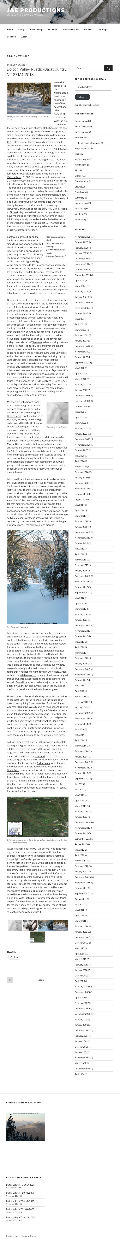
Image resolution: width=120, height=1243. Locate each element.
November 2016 (82, 631)
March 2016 (80, 653)
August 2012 (81, 844)
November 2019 (82, 488)
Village (57, 180)
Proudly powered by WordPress (21, 1236)
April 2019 (79, 510)
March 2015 (80, 696)
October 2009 (81, 975)
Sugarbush (80, 192)
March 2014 (80, 745)
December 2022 (82, 346)
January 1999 (81, 1052)
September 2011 (82, 893)
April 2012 (79, 855)
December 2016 (82, 625)
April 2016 (79, 647)
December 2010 (82, 937)
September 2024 (83, 275)
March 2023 (80, 330)
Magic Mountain (82, 148)
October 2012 (81, 833)
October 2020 (81, 450)
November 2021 (82, 401)
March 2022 (80, 379)
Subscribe (82, 97)
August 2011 (81, 899)
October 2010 (81, 942)
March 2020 (81, 466)
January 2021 (81, 434)
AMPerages (43, 763)
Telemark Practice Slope (27, 345)
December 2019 (82, 483)
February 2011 (81, 926)
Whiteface (80, 219)
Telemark (37, 342)
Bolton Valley (42, 131)
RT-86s (20, 773)
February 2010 (82, 964)
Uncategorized (82, 203)
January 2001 (81, 1041)
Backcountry (36, 29)
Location (11, 36)
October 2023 (81, 313)
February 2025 (82, 247)
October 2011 (81, 888)
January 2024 (81, 297)
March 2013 (80, 806)
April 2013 (79, 800)
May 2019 (79, 505)
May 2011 (79, 910)
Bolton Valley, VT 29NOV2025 (20, 1193)
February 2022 (81, 384)
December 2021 (82, 395)
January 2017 (81, 620)
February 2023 (82, 335)
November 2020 (83, 445)
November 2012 (82, 828)
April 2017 (79, 603)
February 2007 (82, 1003)
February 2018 (81, 565)
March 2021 (80, 423)
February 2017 (81, 614)
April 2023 (80, 324)
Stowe (13, 212)
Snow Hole (53, 671)
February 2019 (81, 521)
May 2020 (80, 455)
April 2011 (79, 915)
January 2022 (81, 390)
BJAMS (50, 208)
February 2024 (82, 291)
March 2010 (80, 959)
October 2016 (81, 636)
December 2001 (82, 1030)
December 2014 (82, 713)
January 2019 (81, 527)
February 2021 (81, 428)
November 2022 (82, 351)
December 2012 (82, 822)
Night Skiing (80, 164)
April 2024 (80, 280)
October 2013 (81, 773)
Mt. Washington (82, 159)
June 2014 (80, 729)
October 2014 (81, 724)
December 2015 (82, 669)
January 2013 (81, 817)
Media (78, 154)
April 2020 (80, 461)
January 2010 (81, 970)
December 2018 (82, 532)
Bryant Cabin (21, 384)
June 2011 (79, 904)
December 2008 (83, 992)
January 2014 (81, 756)
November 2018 (82, 537)
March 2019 (80, 516)
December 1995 (82, 1068)
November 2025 (82, 237)
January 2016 (81, 663)
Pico (77, 170)
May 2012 (79, 850)
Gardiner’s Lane (55, 703)
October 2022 (81, 357)
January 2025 (81, 253)
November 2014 (82, 718)
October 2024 (81, 269)
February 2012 (81, 866)
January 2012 (81, 871)
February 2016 (81, 658)
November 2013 (82, 767)
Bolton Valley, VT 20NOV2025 (20, 1217)
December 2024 (82, 258)
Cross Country (81, 132)
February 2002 (82, 1019)
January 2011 (81, 931)
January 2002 (81, 1025)
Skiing (21, 29)
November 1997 (82, 1057)
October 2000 (82, 1047)
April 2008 (80, 997)
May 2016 (79, 642)
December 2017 (82, 576)
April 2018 (79, 554)
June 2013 (80, 789)
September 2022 (83, 362)
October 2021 (81, 406)
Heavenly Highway (30, 268)
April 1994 (79, 1074)
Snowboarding (81, 181)
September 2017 (83, 592)
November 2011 (82, 882)
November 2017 (82, 581)
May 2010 (79, 948)
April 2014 (79, 740)
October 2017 (81, 587)
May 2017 (79, 598)
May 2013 (79, 795)
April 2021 (79, 417)
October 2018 (81, 543)
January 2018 (81, 570)
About (24, 36)
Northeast (59, 92)
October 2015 (81, 680)
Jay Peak (79, 137)
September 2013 (83, 778)
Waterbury (80, 208)
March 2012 (80, 860)
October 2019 (81, 494)
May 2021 (79, 412)
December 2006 (83, 1008)
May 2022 (79, 368)
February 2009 (82, 986)
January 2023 (81, 340)
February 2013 (81, 811)
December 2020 (82, 439)
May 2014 (79, 734)
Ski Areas (52, 29)
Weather (79, 214)
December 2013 (82, 762)
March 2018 (80, 559)
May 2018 (79, 548)
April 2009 (80, 981)
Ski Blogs (103, 29)
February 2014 (81, 751)
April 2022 (79, 373)
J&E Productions (36, 10)
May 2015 (79, 685)
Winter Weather (71, 29)
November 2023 (82, 308)
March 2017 (80, 609)
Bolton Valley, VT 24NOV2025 (20, 1201)
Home (10, 29)
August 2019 (81, 499)
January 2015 (81, 707)
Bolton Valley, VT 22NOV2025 (20, 1209)
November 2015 (82, 674)
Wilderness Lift (28, 675)
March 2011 (80, 921)
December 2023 (82, 302)
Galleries (88, 29)
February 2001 (82, 1036)
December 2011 (82, 877)
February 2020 (82, 472)
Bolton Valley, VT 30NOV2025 (20, 1185)
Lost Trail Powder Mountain (87, 143)
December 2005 (83, 1014)
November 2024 (82, 264)
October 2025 (81, 242)
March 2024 (80, 286)
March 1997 (80, 1063)
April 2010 (80, 953)
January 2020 (81, 477)
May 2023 (79, 319)
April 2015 (79, 691)
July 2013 (79, 784)
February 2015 (81, 702)
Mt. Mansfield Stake (24, 514)
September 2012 (83, 839)
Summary (79, 197)
